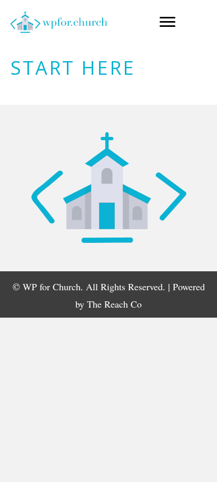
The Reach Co (114, 304)
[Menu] (167, 22)
